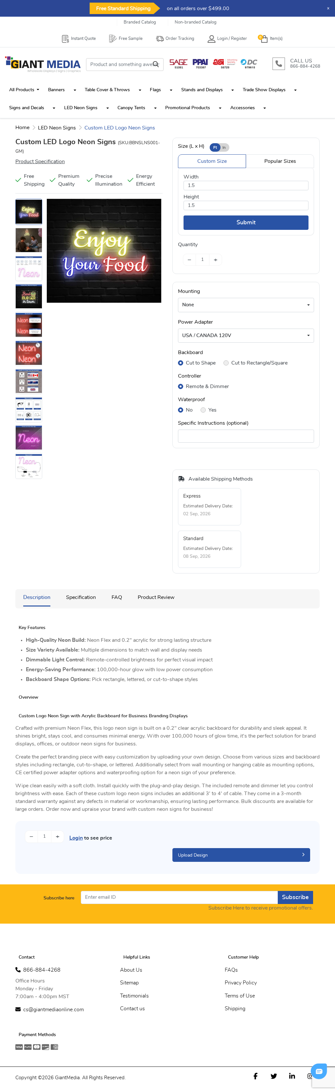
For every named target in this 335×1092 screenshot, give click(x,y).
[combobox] (246, 305)
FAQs (231, 970)
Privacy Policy (241, 982)
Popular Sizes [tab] (280, 161)
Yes (212, 410)
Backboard (190, 352)
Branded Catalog (140, 22)
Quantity (188, 244)
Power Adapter (195, 322)
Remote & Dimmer (207, 386)
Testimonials (134, 995)
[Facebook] (255, 1076)
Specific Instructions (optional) (213, 423)
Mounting (189, 291)
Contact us (132, 1008)
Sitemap (129, 982)
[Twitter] (273, 1076)
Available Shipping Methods (220, 479)
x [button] (328, 8)
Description (36, 597)
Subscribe (295, 897)
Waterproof (191, 399)
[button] (74, 90)
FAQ (117, 597)
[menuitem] (24, 90)
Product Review (156, 597)
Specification (81, 597)
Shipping (235, 1008)
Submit (246, 223)
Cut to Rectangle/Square (259, 363)
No (189, 410)
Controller (189, 376)
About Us (131, 970)
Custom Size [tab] (212, 161)
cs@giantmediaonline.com (53, 1009)
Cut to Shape (201, 363)
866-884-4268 (42, 970)
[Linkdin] (292, 1076)
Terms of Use (240, 995)
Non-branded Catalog (196, 22)
